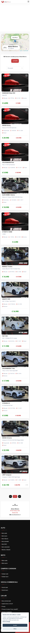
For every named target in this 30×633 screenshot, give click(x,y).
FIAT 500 (5, 336)
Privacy (3, 606)
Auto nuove (4, 536)
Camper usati (5, 574)
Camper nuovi (5, 576)
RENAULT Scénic (7, 266)
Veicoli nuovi (5, 590)
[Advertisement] (15, 16)
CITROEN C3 (6, 403)
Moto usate (4, 560)
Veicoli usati (5, 587)
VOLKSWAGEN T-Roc (8, 368)
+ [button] (2, 35)
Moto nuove (5, 563)
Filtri (15, 60)
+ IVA (26, 485)
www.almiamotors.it (16, 514)
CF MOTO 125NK (7, 232)
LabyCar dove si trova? (7, 603)
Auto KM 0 (4, 544)
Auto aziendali (5, 541)
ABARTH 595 (6, 299)
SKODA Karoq (6, 125)
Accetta (15, 625)
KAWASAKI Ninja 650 (8, 93)
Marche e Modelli (6, 549)
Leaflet (21, 50)
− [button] (2, 37)
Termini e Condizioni (7, 612)
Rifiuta (15, 628)
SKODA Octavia (7, 438)
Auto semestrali (5, 547)
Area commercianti (6, 601)
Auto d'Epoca (5, 538)
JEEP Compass (6, 475)
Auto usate (4, 533)
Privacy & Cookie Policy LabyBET (10, 609)
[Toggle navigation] (28, 2)
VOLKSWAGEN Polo (8, 162)
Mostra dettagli (6, 621)
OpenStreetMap (26, 50)
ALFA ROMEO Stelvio (8, 195)
